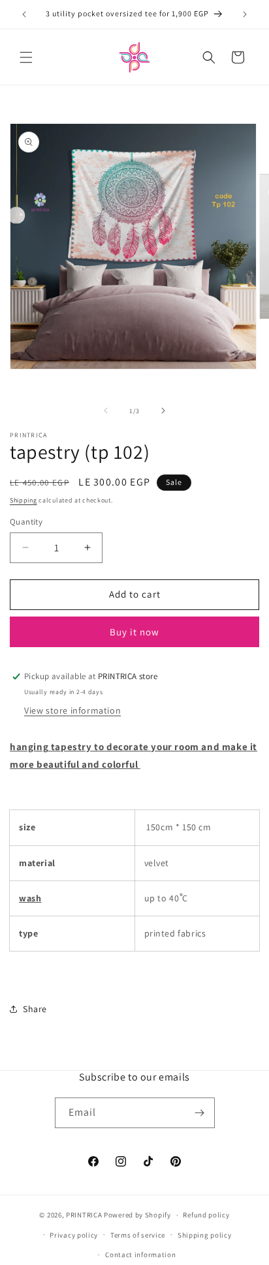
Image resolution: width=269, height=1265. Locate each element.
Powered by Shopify (137, 1214)
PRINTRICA (84, 1214)
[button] (26, 57)
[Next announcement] (244, 14)
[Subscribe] (199, 1113)
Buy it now (134, 632)
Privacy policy (74, 1235)
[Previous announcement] (24, 14)
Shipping (23, 500)
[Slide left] (105, 410)
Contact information (140, 1254)
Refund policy (206, 1214)
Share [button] (35, 1009)
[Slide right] (163, 410)
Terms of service (137, 1235)
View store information (72, 710)
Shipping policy (205, 1235)
